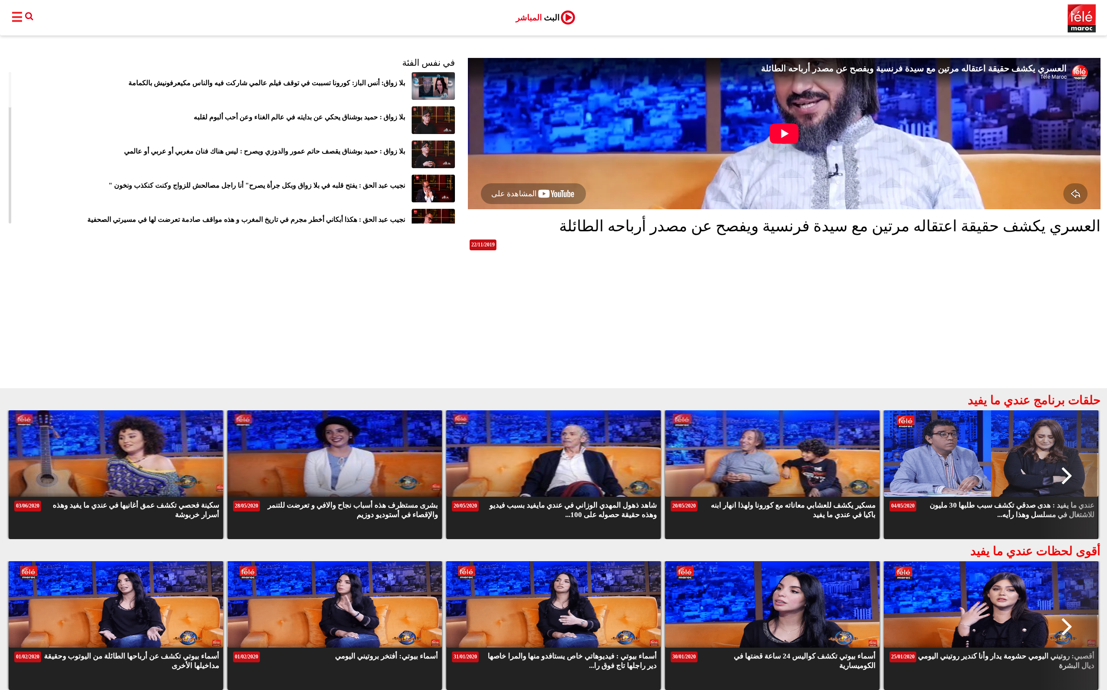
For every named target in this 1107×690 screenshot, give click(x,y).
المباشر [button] (538, 17)
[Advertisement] (553, 323)
